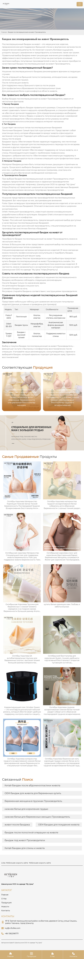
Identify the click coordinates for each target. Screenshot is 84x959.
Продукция (31, 954)
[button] (77, 391)
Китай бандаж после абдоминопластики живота (32, 785)
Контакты (73, 954)
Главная (4, 32)
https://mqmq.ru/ (49, 270)
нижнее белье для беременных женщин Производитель (37, 816)
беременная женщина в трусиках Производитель (33, 801)
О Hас (52, 954)
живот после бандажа (17, 824)
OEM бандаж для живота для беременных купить (33, 793)
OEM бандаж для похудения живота (58, 824)
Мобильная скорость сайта (17, 863)
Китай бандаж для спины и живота (25, 848)
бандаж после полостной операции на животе (31, 832)
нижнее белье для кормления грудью (26, 809)
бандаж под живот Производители (25, 840)
